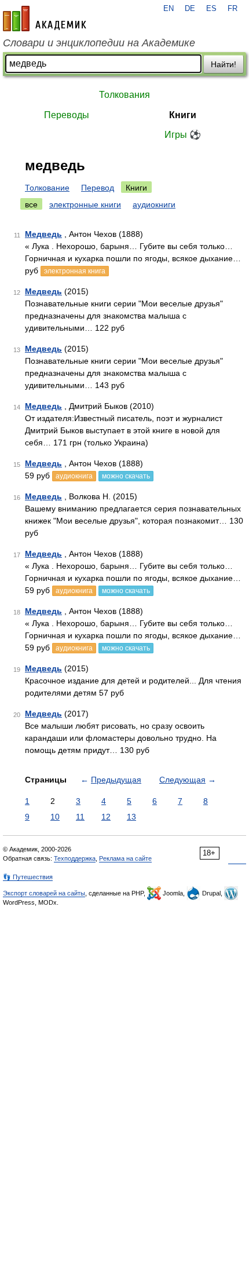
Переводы (66, 115)
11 (80, 816)
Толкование (47, 187)
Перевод (97, 187)
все (31, 204)
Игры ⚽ (182, 135)
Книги (182, 115)
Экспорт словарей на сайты (44, 893)
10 (55, 816)
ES (211, 9)
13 (131, 816)
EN (168, 9)
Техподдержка (75, 858)
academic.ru (44, 18)
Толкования (124, 95)
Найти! (223, 64)
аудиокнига (74, 476)
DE (190, 9)
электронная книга (74, 271)
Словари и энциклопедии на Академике (99, 43)
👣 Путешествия (28, 876)
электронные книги (85, 204)
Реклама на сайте (125, 858)
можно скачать (126, 476)
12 (106, 816)
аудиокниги (154, 204)
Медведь (43, 234)
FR (232, 9)
